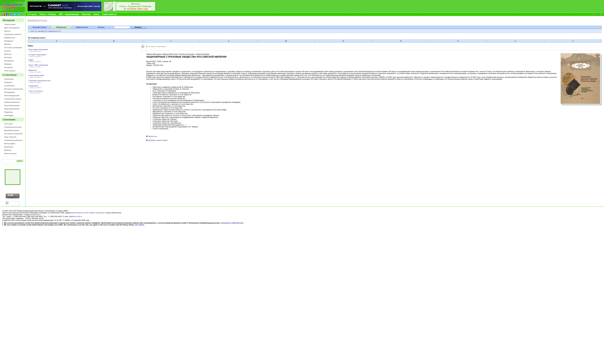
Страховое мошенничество (39, 81)
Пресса (7, 31)
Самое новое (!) (109, 14)
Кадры (31, 60)
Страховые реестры (13, 127)
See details (139, 225)
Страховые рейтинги (13, 140)
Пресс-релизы (10, 153)
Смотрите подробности (232, 223)
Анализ (7, 51)
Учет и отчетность (35, 91)
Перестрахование (12, 109)
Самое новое (10, 24)
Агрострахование (12, 105)
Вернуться (152, 136)
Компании (8, 147)
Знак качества (10, 137)
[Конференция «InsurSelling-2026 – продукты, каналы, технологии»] (130, 10)
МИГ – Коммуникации (69, 14)
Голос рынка (9, 71)
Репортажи (9, 61)
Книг (32, 31)
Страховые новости (13, 34)
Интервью (8, 41)
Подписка (8, 112)
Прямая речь (9, 38)
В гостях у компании (13, 47)
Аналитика (9, 79)
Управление (33, 86)
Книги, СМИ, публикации (38, 65)
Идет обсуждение (11, 28)
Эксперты (8, 67)
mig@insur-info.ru (75, 216)
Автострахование (12, 95)
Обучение (86, 14)
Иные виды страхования (38, 49)
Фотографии (9, 143)
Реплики (8, 57)
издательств (53, 31)
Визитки (7, 150)
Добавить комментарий (157, 140)
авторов (41, 31)
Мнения (7, 44)
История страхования (13, 89)
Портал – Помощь (47, 14)
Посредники (9, 92)
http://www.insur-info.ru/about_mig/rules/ (88, 213)
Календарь (9, 115)
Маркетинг (32, 70)
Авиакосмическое (12, 102)
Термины (8, 82)
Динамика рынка (11, 130)
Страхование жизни (12, 99)
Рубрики (8, 64)
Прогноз (7, 54)
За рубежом (9, 86)
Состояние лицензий (13, 134)
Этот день (32, 14)
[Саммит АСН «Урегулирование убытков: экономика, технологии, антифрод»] (64, 10)
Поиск (96, 14)
